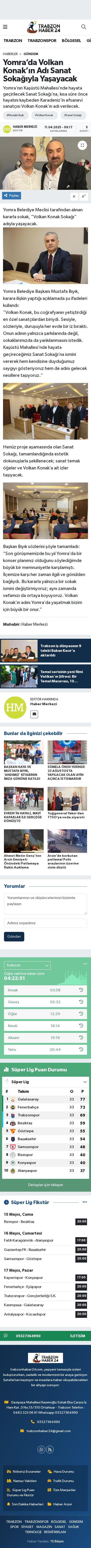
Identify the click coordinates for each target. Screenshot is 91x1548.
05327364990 (48, 1422)
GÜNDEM (31, 54)
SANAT (60, 1527)
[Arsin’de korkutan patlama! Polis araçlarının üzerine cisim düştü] (67, 841)
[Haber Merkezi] (15, 707)
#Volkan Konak (44, 115)
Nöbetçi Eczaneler (27, 1471)
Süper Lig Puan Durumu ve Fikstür (21, 1492)
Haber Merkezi (43, 704)
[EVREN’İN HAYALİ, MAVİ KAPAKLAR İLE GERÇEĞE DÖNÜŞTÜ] (24, 799)
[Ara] (83, 27)
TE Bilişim (57, 1541)
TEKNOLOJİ (33, 1532)
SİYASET (27, 1527)
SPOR (14, 1527)
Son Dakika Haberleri (27, 1504)
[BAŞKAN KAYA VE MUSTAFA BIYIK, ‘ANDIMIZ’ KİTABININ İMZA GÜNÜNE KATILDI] (24, 752)
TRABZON (13, 41)
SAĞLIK (73, 1527)
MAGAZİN (44, 1527)
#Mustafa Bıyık (15, 115)
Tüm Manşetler (64, 1490)
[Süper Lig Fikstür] (85, 1202)
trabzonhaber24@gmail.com (49, 1431)
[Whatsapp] (41, 1449)
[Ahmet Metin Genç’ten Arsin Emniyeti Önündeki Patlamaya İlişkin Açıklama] (24, 841)
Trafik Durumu (63, 1481)
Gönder (14, 937)
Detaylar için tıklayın (45, 1185)
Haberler (10, 54)
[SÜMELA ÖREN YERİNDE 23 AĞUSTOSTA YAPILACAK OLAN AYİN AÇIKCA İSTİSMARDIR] (67, 752)
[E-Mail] (34, 714)
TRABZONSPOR (42, 41)
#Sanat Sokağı (73, 115)
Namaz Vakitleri (25, 1481)
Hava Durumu (64, 1471)
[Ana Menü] (5, 27)
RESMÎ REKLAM (55, 1532)
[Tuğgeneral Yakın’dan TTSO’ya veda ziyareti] (67, 799)
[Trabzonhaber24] (43, 27)
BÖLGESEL (71, 41)
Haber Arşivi (62, 1504)
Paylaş (14, 195)
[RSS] (50, 1449)
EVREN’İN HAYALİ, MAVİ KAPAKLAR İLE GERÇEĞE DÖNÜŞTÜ (23, 817)
